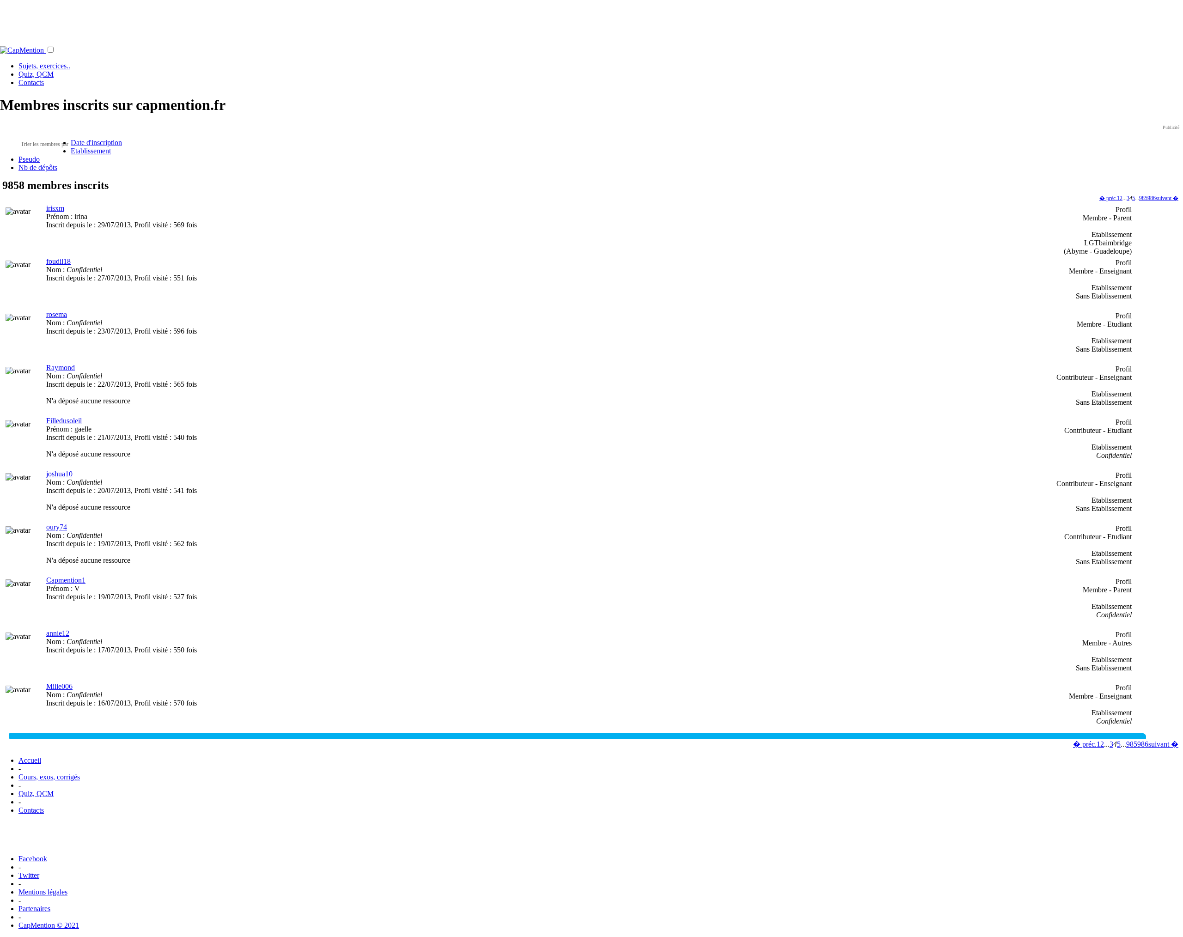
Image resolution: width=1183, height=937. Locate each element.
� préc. (1108, 198)
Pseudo (29, 159)
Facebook (32, 859)
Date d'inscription (96, 142)
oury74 (56, 527)
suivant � (1167, 198)
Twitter (28, 875)
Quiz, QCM (36, 74)
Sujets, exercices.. (44, 66)
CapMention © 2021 (48, 925)
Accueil (29, 760)
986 (1151, 198)
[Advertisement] (591, 21)
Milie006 (59, 686)
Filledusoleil (64, 421)
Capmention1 (65, 580)
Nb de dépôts (37, 167)
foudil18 (58, 261)
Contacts (31, 82)
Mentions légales (42, 892)
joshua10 (59, 474)
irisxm (55, 208)
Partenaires (34, 909)
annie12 (57, 633)
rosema (56, 314)
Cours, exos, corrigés (49, 777)
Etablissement (91, 151)
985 (1143, 198)
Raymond (60, 367)
